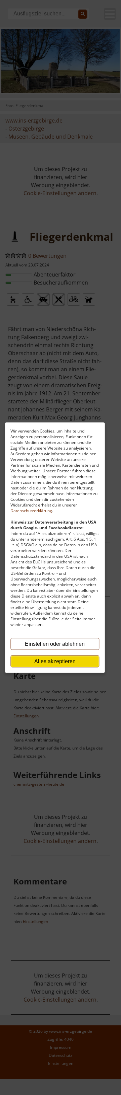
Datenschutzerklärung (31, 510)
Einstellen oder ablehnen (55, 643)
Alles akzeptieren (55, 661)
